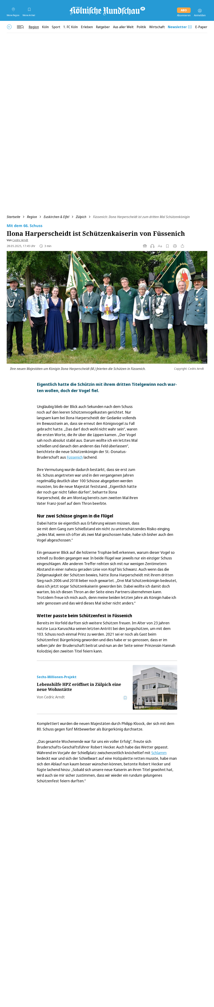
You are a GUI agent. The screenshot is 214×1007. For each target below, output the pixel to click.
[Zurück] (9, 26)
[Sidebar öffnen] (20, 27)
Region (32, 217)
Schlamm (159, 752)
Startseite (13, 217)
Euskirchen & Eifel (56, 217)
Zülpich (81, 217)
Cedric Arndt (20, 240)
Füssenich (75, 457)
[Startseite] (107, 10)
